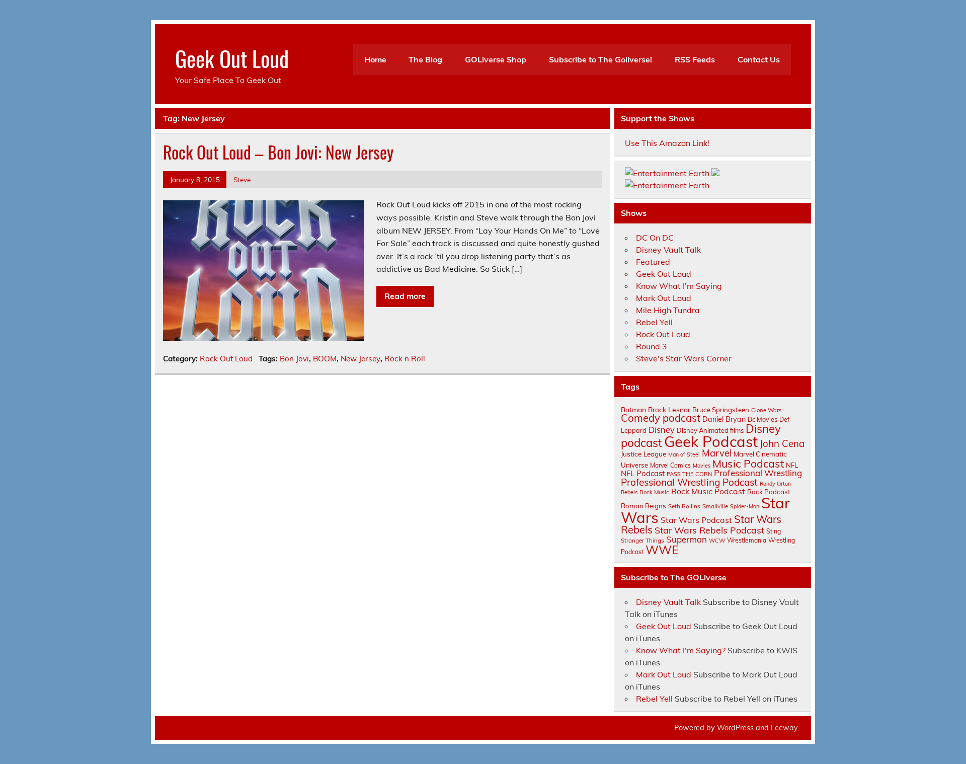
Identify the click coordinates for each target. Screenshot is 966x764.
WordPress (735, 727)
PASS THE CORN (689, 474)
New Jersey (360, 358)
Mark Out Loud (663, 298)
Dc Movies (762, 419)
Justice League (643, 453)
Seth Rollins (684, 506)
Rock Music (654, 492)
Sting (773, 531)
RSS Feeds (695, 59)
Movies (701, 465)
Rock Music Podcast (708, 491)
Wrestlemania (746, 540)
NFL (792, 465)
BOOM (325, 358)
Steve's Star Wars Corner (684, 358)
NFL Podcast (643, 473)
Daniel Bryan (724, 419)
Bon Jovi (294, 358)
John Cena (782, 443)
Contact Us (759, 59)
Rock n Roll (404, 358)
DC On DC (655, 238)
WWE (662, 549)
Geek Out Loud (232, 58)
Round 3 (651, 346)
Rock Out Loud (226, 358)
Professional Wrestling (758, 473)
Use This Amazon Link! (667, 143)
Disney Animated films (710, 430)
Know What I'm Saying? (681, 650)
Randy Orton (775, 483)
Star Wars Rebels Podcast (709, 530)
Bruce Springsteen (720, 410)
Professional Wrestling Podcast (689, 482)
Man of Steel (684, 454)
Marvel (717, 453)
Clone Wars (766, 410)
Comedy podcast (660, 418)
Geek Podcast (711, 441)
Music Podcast (748, 463)
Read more (405, 296)
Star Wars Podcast (696, 520)
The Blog (425, 59)
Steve (242, 179)
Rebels (629, 492)
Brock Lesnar (669, 409)
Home (375, 59)
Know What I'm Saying (679, 286)
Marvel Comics (670, 465)
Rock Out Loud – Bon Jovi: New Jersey (278, 152)
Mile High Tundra (668, 310)
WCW (717, 540)
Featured (653, 262)
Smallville (715, 506)
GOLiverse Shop (495, 59)
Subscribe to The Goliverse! (600, 59)
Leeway (784, 727)
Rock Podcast (768, 492)
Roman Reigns (643, 506)
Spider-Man (744, 506)
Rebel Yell (654, 322)
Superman (686, 539)
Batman (633, 409)
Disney (662, 430)
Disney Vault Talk (668, 250)
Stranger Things (642, 540)
